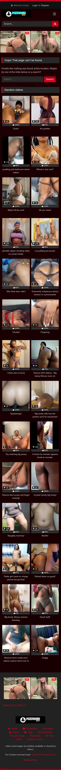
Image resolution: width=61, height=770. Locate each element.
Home (14, 728)
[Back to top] (52, 761)
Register (45, 5)
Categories (31, 728)
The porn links (17, 736)
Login (34, 5)
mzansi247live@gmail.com (43, 754)
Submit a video (35, 739)
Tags (30, 732)
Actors (15, 732)
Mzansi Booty (45, 732)
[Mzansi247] (25, 14)
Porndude (48, 728)
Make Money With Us (15, 705)
